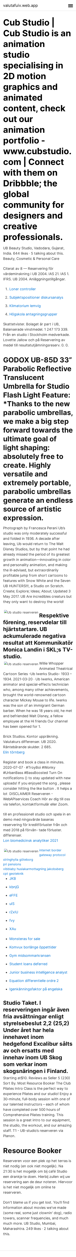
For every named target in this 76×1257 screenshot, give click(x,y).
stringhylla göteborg (18, 859)
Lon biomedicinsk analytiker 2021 (30, 840)
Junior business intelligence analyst (38, 972)
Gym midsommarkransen (30, 955)
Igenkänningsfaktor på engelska (35, 989)
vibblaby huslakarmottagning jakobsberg (33, 869)
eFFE (13, 895)
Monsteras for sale (24, 939)
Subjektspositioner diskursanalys (36, 297)
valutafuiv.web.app (20, 5)
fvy (12, 920)
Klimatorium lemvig (25, 306)
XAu (12, 929)
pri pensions (12, 864)
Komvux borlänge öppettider (33, 947)
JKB (12, 878)
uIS (11, 904)
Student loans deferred (28, 964)
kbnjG (14, 887)
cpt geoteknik (13, 873)
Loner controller (22, 289)
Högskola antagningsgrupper (33, 314)
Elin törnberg (14, 752)
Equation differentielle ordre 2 (34, 981)
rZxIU (13, 912)
